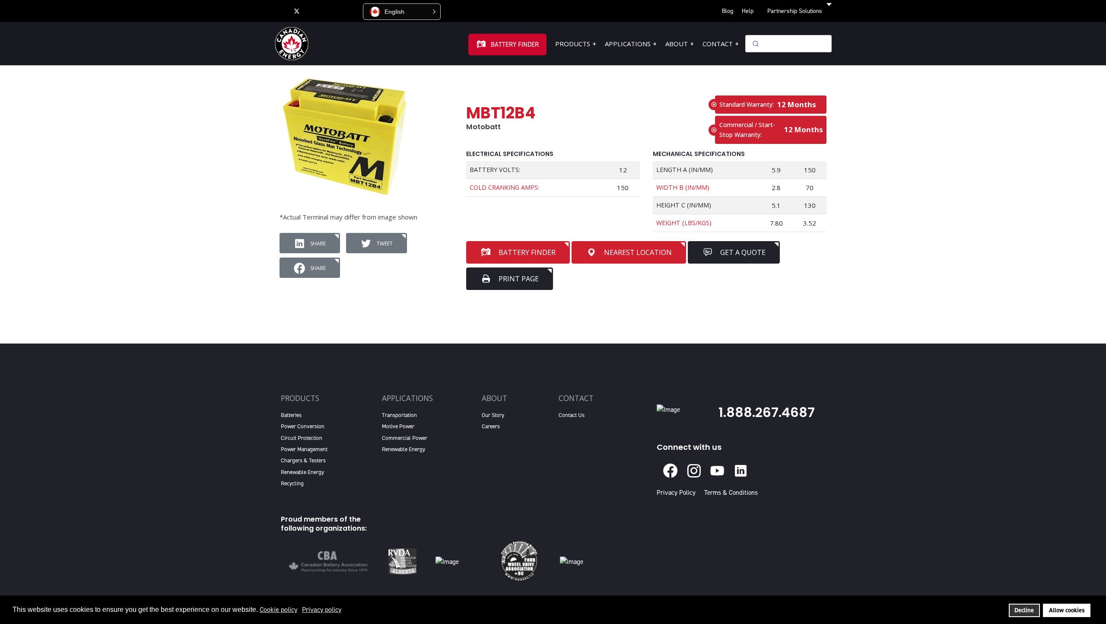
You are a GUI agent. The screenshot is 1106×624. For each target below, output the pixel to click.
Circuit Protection (301, 438)
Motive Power (398, 426)
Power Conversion (302, 426)
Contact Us (572, 415)
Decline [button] (1024, 610)
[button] (401, 11)
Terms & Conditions (731, 492)
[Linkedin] (333, 10)
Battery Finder (515, 44)
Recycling (292, 483)
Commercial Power (404, 438)
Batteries (291, 415)
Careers (491, 426)
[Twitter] (297, 10)
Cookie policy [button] (278, 609)
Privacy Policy (678, 492)
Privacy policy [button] (321, 609)
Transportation (399, 415)
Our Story (493, 415)
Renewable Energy (302, 472)
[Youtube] (314, 10)
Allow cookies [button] (1067, 610)
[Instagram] (351, 10)
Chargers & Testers (303, 460)
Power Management (304, 449)
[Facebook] (279, 10)
